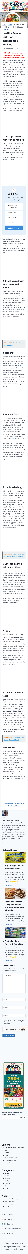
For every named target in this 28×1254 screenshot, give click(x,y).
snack (23, 309)
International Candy (11, 1158)
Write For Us (9, 1204)
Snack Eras (8, 1163)
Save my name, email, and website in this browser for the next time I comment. (14, 1021)
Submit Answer (14, 228)
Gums (6, 1186)
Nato (5, 48)
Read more (8, 885)
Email (5, 1007)
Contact (7, 1206)
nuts (20, 662)
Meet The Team (10, 1201)
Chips (6, 1188)
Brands (7, 1152)
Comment (7, 975)
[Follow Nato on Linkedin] (2, 842)
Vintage (7, 1155)
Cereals (7, 1178)
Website (5, 1016)
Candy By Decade (10, 1160)
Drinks (7, 1181)
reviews (14, 438)
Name (5, 999)
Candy (7, 1173)
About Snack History (11, 1199)
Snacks (5, 29)
